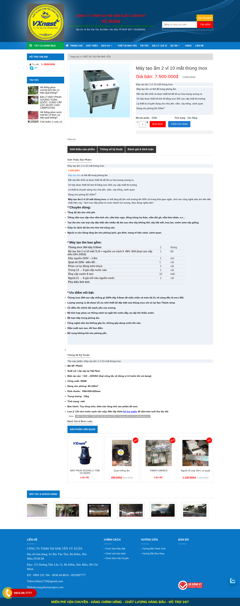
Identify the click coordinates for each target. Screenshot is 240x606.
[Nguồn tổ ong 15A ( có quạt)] (195, 453)
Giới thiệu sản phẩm (82, 149)
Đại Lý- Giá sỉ (159, 46)
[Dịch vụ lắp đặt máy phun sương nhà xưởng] (104, 510)
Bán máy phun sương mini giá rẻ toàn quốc (49, 109)
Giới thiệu (92, 46)
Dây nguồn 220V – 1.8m (82, 258)
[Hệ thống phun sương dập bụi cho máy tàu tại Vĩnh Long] (135, 510)
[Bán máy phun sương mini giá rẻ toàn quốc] (33, 110)
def (35, 68)
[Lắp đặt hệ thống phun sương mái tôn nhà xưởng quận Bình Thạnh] (167, 510)
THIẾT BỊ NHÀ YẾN (127, 46)
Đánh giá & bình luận (141, 149)
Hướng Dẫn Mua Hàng (153, 553)
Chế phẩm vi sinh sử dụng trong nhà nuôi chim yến (51, 90)
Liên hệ (199, 46)
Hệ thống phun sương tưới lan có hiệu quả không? (49, 119)
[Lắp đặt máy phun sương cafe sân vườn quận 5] (199, 510)
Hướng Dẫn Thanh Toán (154, 548)
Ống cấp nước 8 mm (80, 274)
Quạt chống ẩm (122, 470)
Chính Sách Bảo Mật (115, 548)
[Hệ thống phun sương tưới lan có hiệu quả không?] (33, 119)
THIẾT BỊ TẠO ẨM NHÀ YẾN (96, 56)
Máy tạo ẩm (74, 175)
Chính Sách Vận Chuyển (117, 558)
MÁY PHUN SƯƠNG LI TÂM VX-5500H (85, 471)
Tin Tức (144, 46)
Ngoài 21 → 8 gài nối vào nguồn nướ (90, 278)
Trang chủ (76, 46)
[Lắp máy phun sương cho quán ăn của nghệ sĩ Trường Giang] (40, 510)
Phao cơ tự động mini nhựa (85, 266)
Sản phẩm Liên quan (82, 429)
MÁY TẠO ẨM (82, 416)
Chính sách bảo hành (115, 553)
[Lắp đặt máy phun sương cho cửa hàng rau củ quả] (33, 100)
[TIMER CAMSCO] (158, 453)
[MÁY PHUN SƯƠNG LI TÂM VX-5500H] (85, 453)
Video (188, 46)
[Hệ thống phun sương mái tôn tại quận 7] (72, 510)
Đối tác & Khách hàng (43, 494)
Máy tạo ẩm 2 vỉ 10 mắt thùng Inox (171, 68)
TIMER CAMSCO (159, 470)
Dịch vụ (106, 46)
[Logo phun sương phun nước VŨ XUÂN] (45, 22)
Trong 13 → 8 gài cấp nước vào (87, 270)
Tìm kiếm (205, 24)
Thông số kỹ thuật (111, 149)
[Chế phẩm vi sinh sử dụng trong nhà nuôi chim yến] (33, 90)
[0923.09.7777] (233, 581)
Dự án (174, 46)
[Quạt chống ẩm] (121, 453)
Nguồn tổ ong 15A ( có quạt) (195, 470)
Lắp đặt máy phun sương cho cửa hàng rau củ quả (51, 100)
